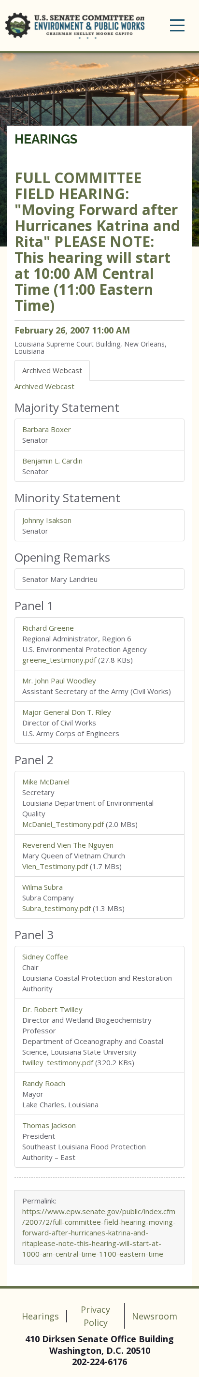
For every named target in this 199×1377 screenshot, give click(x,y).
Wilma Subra (42, 887)
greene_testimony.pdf (59, 660)
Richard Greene (48, 628)
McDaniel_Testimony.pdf (63, 824)
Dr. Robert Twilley (52, 1009)
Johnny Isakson (46, 520)
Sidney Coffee (45, 956)
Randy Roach (43, 1083)
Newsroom (154, 1316)
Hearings (45, 139)
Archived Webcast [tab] (52, 370)
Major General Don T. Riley (66, 712)
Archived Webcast (44, 386)
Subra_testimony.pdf (56, 908)
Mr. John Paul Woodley (59, 680)
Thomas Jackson (49, 1125)
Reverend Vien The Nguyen (68, 845)
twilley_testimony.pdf (57, 1062)
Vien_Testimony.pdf (55, 866)
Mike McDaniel (46, 781)
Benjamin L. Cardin (52, 460)
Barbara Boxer (46, 429)
